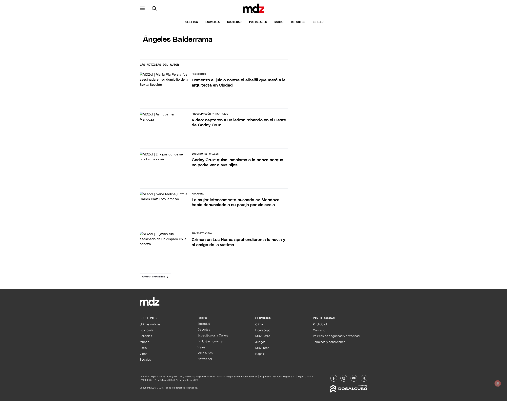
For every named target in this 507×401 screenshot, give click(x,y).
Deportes (298, 22)
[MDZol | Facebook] (334, 378)
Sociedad (234, 22)
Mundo (278, 22)
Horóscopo (263, 330)
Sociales (145, 359)
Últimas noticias (150, 324)
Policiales (258, 22)
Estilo (318, 22)
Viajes (201, 347)
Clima (259, 324)
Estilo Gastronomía (210, 341)
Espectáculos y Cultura (213, 335)
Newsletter (204, 359)
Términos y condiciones (329, 342)
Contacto (319, 330)
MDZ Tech (262, 348)
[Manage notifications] (498, 383)
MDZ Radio (262, 336)
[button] (142, 8)
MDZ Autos (205, 353)
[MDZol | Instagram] (344, 378)
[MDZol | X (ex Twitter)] (364, 378)
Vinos (143, 354)
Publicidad (320, 324)
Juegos (260, 342)
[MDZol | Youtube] (354, 378)
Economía (212, 22)
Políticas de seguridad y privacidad (336, 336)
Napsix (260, 354)
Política (191, 22)
